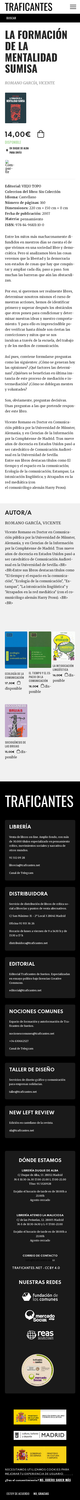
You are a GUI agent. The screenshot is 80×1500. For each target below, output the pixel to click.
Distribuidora (28, 894)
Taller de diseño (31, 1069)
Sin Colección (49, 192)
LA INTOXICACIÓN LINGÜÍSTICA (63, 667)
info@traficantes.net (40, 1260)
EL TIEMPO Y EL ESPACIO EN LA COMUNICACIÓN (40, 677)
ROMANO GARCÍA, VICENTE (30, 82)
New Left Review (31, 1112)
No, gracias (41, 1493)
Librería (20, 827)
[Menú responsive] (73, 7)
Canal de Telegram (21, 873)
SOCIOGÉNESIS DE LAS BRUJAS (15, 744)
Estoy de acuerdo (18, 1493)
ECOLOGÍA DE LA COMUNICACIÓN (14, 675)
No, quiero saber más (55, 1480)
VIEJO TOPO (31, 186)
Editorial (22, 964)
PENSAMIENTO (31, 219)
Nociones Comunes (36, 1011)
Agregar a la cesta (41, 134)
